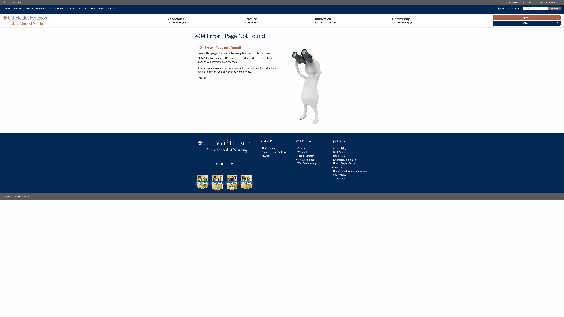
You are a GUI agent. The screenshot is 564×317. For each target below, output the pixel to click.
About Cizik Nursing (14, 8)
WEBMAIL (532, 2)
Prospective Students (36, 8)
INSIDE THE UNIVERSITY (550, 2)
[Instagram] (217, 164)
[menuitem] (176, 20)
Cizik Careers (89, 8)
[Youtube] (222, 164)
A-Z (524, 2)
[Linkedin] (232, 164)
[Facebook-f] (227, 164)
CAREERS (516, 2)
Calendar (111, 8)
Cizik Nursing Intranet (510, 9)
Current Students (57, 8)
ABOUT (507, 2)
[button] (527, 17)
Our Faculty (74, 8)
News (100, 8)
